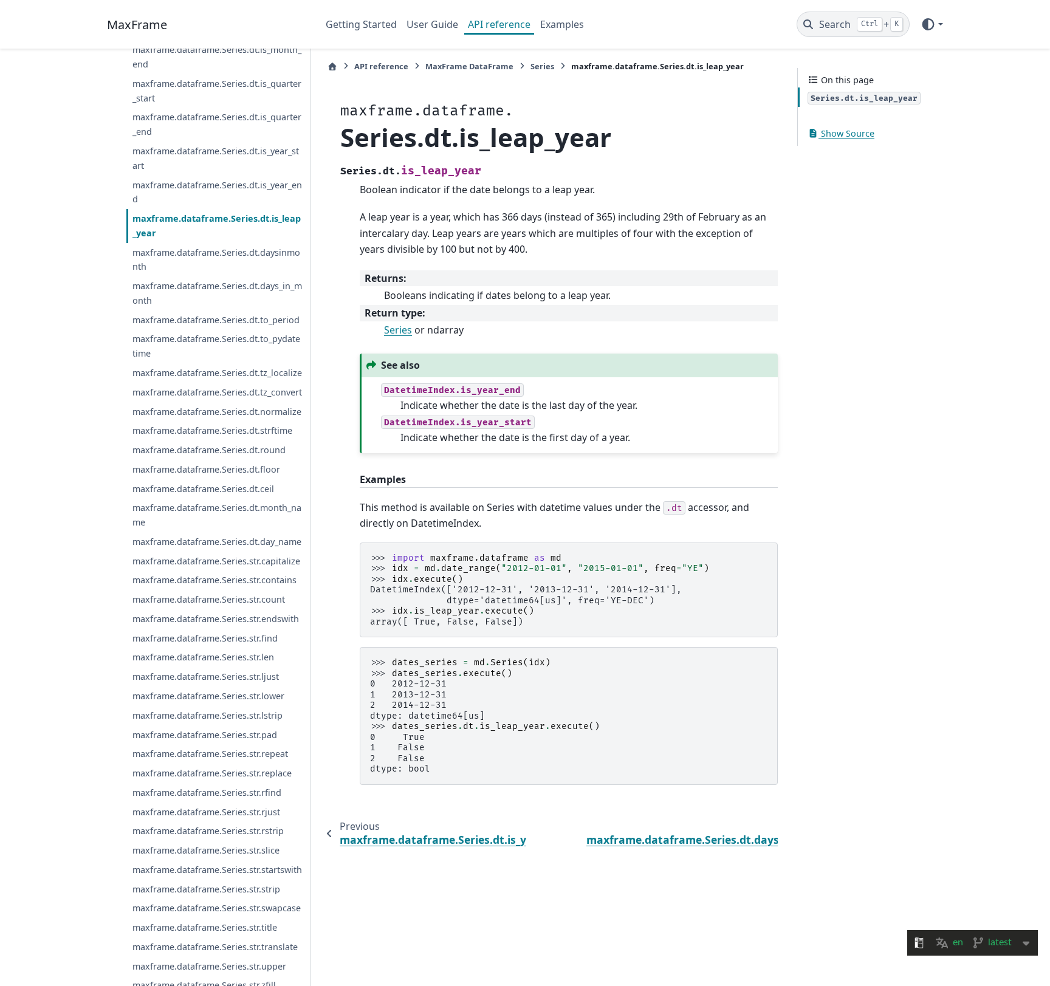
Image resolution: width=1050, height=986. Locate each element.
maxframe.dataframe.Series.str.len (203, 657)
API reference (499, 24)
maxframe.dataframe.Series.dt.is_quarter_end (216, 124)
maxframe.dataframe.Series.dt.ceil (203, 488)
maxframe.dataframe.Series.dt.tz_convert (217, 391)
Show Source (846, 133)
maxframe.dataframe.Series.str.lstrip (207, 715)
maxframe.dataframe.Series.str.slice (206, 850)
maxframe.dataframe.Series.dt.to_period (216, 319)
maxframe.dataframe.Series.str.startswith (217, 869)
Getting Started (361, 24)
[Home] (332, 66)
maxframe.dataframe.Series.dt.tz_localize (217, 372)
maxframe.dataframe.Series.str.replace (212, 773)
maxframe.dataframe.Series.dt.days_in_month (217, 293)
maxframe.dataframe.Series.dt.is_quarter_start (216, 91)
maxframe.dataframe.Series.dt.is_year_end (217, 192)
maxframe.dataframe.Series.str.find (205, 637)
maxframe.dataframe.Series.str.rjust (206, 811)
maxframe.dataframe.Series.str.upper (209, 965)
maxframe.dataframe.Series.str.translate (215, 947)
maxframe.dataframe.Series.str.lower (208, 696)
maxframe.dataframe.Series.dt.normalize (216, 411)
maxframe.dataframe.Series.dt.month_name (216, 515)
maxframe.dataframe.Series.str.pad (204, 734)
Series (542, 66)
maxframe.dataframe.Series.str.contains (214, 580)
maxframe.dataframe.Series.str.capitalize (216, 560)
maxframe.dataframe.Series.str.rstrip (208, 831)
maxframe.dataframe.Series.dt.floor (206, 468)
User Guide (432, 24)
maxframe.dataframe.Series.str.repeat (210, 753)
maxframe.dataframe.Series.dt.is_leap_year (216, 226)
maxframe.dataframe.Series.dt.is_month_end (216, 57)
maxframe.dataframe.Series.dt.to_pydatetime (216, 346)
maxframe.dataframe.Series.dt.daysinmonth (216, 259)
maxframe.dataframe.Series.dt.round (209, 450)
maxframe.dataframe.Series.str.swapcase (216, 908)
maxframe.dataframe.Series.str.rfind (206, 792)
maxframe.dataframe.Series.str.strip (206, 888)
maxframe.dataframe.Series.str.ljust (205, 676)
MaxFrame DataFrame (469, 66)
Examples (562, 24)
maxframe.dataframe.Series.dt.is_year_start (215, 158)
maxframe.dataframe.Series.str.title (204, 927)
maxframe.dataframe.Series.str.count (208, 599)
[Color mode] (932, 24)
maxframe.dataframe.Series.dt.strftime (212, 430)
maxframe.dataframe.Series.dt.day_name (216, 541)
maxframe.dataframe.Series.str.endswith (215, 619)
